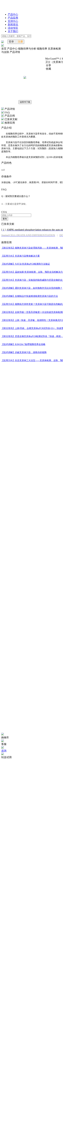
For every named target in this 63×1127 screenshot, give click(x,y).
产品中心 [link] (12, 48)
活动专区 (13, 28)
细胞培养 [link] (42, 48)
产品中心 (13, 14)
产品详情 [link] (15, 52)
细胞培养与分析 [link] (27, 48)
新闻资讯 (13, 24)
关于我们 (13, 31)
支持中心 (13, 21)
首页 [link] (4, 48)
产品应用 (13, 17)
